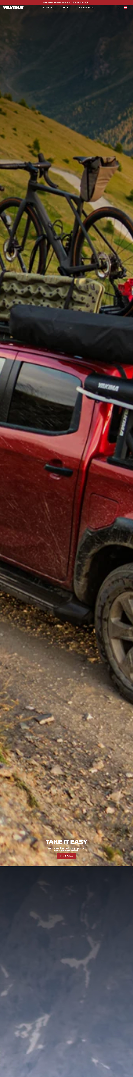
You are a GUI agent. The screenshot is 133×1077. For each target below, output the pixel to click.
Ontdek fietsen (66, 856)
